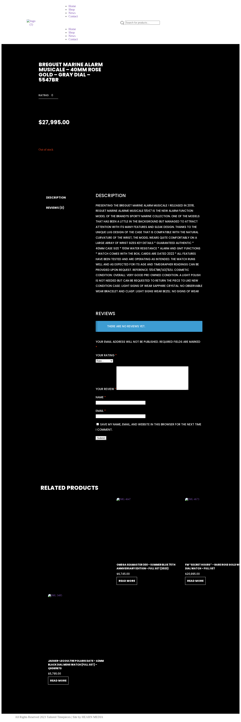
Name (101, 397)
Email (101, 411)
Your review (106, 389)
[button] (90, 22)
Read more (127, 581)
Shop (72, 9)
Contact (73, 16)
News (72, 12)
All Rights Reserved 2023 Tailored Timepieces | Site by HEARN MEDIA (59, 717)
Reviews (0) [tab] (55, 208)
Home (72, 6)
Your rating (106, 355)
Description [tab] (56, 198)
